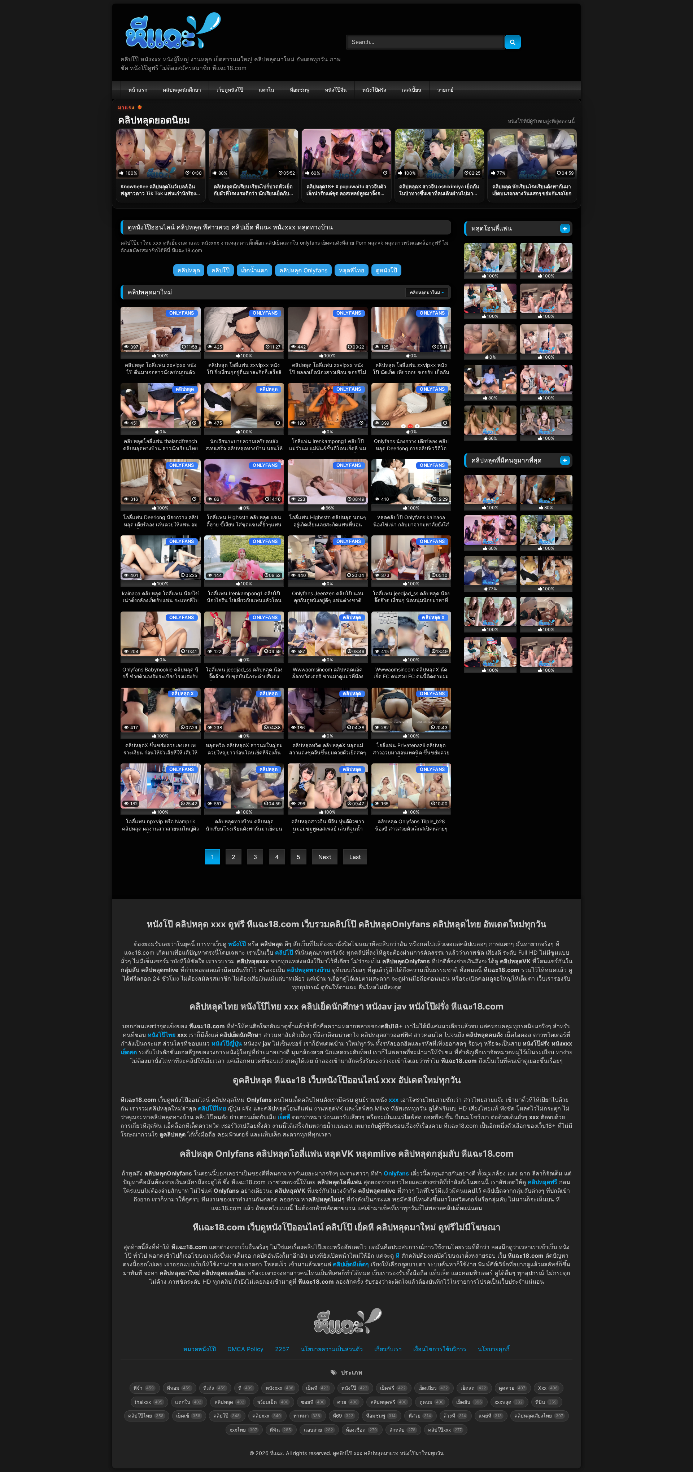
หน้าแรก (137, 90)
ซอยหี (312, 1402)
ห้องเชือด (361, 1430)
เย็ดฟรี (392, 1388)
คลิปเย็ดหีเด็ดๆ (351, 1264)
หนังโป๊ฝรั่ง (374, 90)
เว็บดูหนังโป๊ (230, 90)
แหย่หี (490, 1416)
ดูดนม (431, 1402)
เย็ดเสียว (433, 1388)
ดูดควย (512, 1388)
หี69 (343, 1416)
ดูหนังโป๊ (386, 270)
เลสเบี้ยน (412, 90)
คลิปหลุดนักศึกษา (182, 90)
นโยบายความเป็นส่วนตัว (332, 1349)
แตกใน (266, 90)
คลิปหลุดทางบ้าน (308, 969)
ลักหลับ (402, 1430)
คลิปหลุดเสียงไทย (538, 1416)
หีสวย (420, 1416)
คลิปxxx (266, 1416)
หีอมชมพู (299, 90)
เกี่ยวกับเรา (388, 1349)
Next (324, 856)
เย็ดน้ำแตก (254, 270)
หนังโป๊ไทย (161, 1034)
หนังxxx (279, 1388)
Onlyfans (396, 1173)
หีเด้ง (214, 1388)
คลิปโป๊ (221, 270)
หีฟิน (280, 1430)
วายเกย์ (445, 90)
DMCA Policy (245, 1349)
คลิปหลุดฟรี (388, 1402)
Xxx (548, 1388)
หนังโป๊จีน (336, 90)
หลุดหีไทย (351, 270)
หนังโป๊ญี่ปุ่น (227, 1043)
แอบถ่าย (318, 1430)
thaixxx (148, 1402)
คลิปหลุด (189, 270)
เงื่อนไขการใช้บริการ (439, 1349)
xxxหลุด (508, 1402)
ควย (347, 1402)
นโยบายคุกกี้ (494, 1349)
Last (355, 856)
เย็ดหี (284, 1117)
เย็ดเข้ (188, 1416)
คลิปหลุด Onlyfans (303, 270)
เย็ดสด (473, 1388)
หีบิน (545, 1402)
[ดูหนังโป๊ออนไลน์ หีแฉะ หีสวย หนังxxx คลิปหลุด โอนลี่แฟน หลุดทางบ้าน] (171, 32)
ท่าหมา (306, 1416)
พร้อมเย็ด (272, 1402)
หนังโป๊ (237, 943)
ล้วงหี (455, 1416)
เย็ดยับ (468, 1402)
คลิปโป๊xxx (444, 1430)
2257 (282, 1349)
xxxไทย (243, 1430)
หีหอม (179, 1388)
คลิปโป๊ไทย (212, 1108)
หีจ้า (144, 1388)
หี (398, 1255)
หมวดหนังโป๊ (199, 1349)
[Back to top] (671, 1450)
